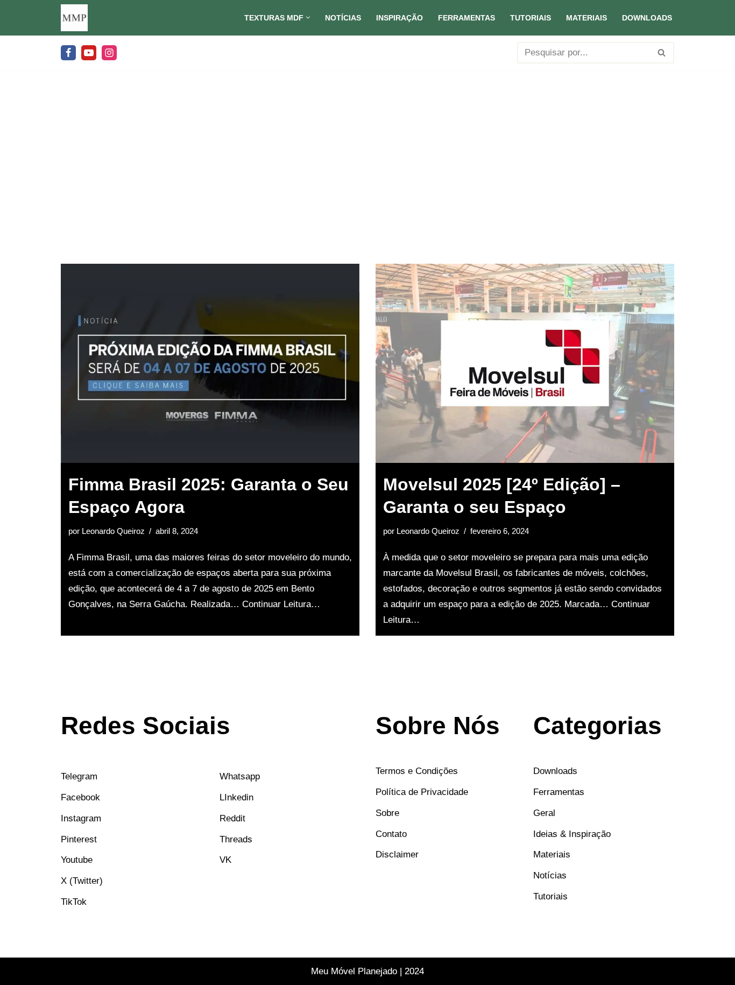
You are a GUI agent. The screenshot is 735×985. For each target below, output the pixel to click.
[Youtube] (88, 52)
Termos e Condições (417, 771)
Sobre (387, 812)
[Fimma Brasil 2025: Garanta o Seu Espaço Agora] (210, 363)
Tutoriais (530, 18)
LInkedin (236, 797)
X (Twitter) (82, 881)
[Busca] (662, 53)
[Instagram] (109, 52)
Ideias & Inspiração (572, 833)
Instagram (81, 818)
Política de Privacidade (422, 791)
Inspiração (399, 18)
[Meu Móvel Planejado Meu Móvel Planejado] (74, 17)
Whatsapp (240, 776)
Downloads (647, 18)
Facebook (80, 797)
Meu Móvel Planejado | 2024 (367, 971)
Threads (236, 839)
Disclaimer (397, 854)
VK (225, 860)
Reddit (232, 818)
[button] (308, 17)
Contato (391, 833)
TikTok (74, 902)
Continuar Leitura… (281, 604)
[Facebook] (68, 52)
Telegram (79, 776)
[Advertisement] (367, 183)
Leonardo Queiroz (113, 531)
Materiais (586, 18)
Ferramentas (466, 18)
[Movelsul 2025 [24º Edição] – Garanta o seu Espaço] (525, 363)
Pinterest (79, 839)
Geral (544, 812)
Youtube (77, 860)
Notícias (343, 18)
